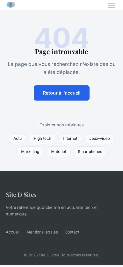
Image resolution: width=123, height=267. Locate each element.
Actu (17, 138)
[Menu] (111, 5)
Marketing (30, 151)
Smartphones (90, 151)
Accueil (12, 231)
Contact (72, 231)
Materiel (58, 151)
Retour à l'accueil (61, 93)
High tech (42, 138)
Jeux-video (99, 138)
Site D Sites (21, 194)
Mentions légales (42, 231)
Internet (70, 138)
